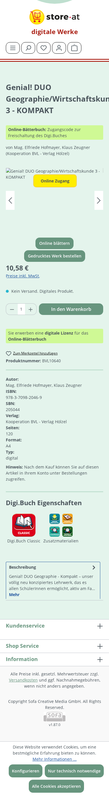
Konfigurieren (25, 771)
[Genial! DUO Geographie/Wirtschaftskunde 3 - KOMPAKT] (54, 200)
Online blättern (54, 243)
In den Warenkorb (71, 309)
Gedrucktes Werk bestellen (54, 256)
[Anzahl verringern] (12, 309)
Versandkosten (23, 680)
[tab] (53, 580)
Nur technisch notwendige (74, 771)
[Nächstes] (98, 200)
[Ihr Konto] (59, 48)
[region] (54, 200)
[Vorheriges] (10, 200)
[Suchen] (28, 48)
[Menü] (13, 48)
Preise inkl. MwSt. (23, 276)
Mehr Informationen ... (55, 759)
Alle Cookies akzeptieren (56, 786)
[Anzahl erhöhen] (31, 309)
